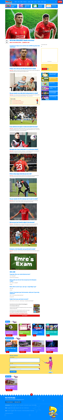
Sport (13, 405)
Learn (35, 1)
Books (32, 1)
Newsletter (18, 402)
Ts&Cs (16, 410)
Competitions (22, 405)
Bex (20, 407)
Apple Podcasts (10, 402)
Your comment (12, 357)
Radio (16, 1)
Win (18, 1)
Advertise (12, 410)
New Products (34, 405)
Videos (21, 1)
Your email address (13, 367)
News (11, 405)
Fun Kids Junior (26, 407)
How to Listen (13, 407)
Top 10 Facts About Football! (16, 100)
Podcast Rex (32, 410)
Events (39, 1)
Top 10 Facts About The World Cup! (17, 103)
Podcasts (24, 1)
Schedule (9, 407)
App (45, 1)
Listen (60, 2)
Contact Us (9, 410)
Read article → (23, 335)
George (17, 407)
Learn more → (9, 335)
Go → (34, 335)
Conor (22, 407)
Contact (42, 1)
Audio (16, 405)
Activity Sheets (26, 405)
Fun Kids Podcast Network (26, 410)
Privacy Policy (19, 410)
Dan (19, 407)
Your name (11, 363)
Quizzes (29, 1)
